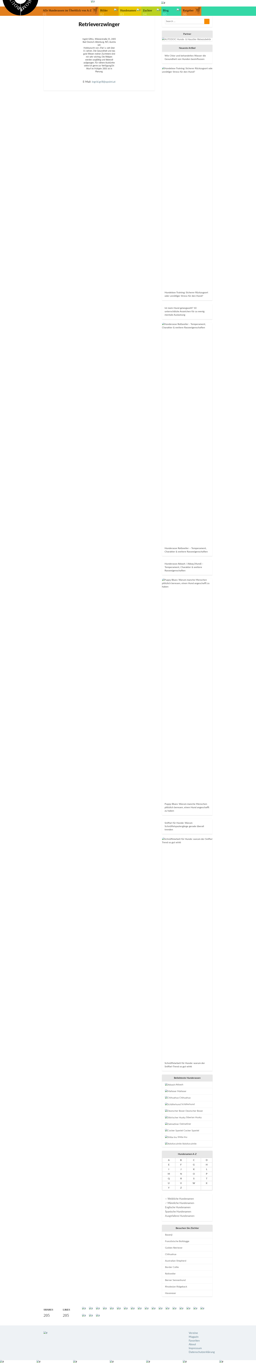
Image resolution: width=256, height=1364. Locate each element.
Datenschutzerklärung (202, 1352)
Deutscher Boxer (194, 1111)
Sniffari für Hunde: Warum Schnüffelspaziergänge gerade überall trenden (184, 826)
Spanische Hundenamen (178, 1211)
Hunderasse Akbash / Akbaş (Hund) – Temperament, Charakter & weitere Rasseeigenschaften (184, 567)
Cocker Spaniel (191, 1130)
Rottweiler (170, 1273)
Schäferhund (188, 1104)
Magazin (194, 1337)
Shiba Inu (182, 1137)
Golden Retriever (174, 1248)
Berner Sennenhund (175, 1280)
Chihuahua (185, 1098)
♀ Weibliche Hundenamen (179, 1199)
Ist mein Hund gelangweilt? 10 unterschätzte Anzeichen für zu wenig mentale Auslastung (184, 311)
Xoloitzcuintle (189, 1144)
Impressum (195, 1348)
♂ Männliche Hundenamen (179, 1203)
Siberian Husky (193, 1117)
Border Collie (172, 1267)
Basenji (168, 1235)
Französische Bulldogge (177, 1241)
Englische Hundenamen (178, 1207)
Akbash (179, 1084)
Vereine (193, 1333)
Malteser (181, 1091)
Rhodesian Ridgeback (176, 1287)
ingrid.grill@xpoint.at (103, 82)
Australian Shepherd (175, 1261)
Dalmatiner (185, 1124)
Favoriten (194, 1340)
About (192, 1344)
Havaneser (170, 1293)
